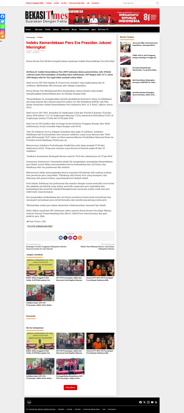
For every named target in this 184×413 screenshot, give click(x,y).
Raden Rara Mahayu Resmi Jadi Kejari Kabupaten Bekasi (97, 246)
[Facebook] (2, 16)
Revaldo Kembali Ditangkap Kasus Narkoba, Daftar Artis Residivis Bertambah (144, 94)
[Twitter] (2, 21)
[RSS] (80, 238)
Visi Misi (78, 409)
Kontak (69, 409)
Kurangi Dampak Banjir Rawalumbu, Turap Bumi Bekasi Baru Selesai (145, 69)
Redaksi (61, 409)
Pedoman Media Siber (91, 409)
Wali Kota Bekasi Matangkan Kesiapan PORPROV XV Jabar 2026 (144, 81)
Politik (28, 52)
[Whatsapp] (2, 26)
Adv (104, 409)
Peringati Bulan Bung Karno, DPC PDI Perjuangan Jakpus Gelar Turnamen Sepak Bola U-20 (69, 377)
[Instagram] (2, 31)
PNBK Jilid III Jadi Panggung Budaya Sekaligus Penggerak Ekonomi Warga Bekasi (144, 56)
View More (70, 387)
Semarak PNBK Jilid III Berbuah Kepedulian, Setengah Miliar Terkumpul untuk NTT (145, 44)
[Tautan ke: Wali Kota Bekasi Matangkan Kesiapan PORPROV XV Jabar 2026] (125, 84)
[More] (2, 36)
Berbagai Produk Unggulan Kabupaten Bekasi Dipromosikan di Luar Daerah (46, 246)
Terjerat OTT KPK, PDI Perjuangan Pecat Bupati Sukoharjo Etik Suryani (99, 279)
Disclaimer (112, 409)
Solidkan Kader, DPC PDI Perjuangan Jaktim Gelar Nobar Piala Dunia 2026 (39, 304)
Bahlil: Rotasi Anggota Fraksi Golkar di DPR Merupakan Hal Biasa (38, 279)
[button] (157, 3)
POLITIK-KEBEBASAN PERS (40, 226)
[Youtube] (75, 238)
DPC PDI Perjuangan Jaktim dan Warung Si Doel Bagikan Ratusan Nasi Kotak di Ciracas (69, 279)
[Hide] (1, 41)
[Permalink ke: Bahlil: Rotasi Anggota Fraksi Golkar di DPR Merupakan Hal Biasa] (40, 267)
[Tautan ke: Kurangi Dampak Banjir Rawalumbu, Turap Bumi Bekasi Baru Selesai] (125, 72)
